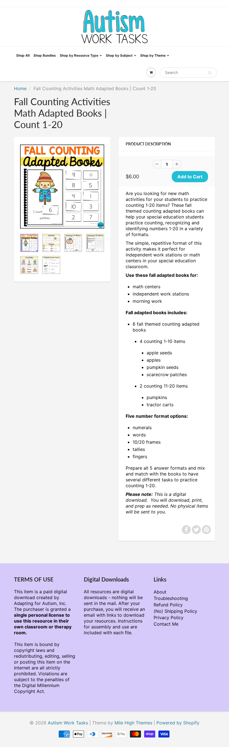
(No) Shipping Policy (175, 611)
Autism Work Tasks (68, 723)
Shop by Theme (153, 55)
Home (20, 88)
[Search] (210, 72)
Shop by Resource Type (79, 55)
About (160, 592)
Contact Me (166, 624)
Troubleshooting (171, 598)
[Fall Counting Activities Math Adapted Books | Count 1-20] (62, 186)
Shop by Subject (119, 55)
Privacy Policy (168, 617)
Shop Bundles (45, 55)
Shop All (23, 55)
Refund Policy (168, 604)
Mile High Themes (133, 723)
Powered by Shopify (177, 723)
